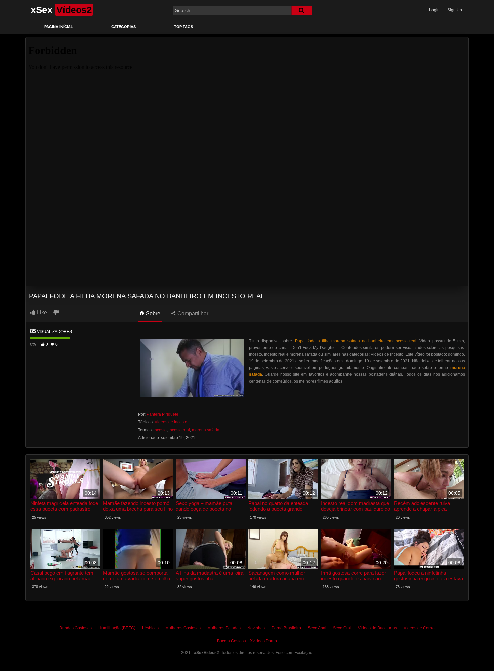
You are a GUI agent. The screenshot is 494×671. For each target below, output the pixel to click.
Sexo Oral (342, 628)
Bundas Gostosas (75, 628)
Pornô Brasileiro (286, 628)
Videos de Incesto (171, 422)
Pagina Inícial (58, 27)
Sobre (152, 313)
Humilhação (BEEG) (116, 628)
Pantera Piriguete (162, 414)
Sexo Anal (317, 628)
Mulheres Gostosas (183, 628)
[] (301, 10)
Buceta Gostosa (231, 641)
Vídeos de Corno (419, 628)
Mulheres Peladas (224, 628)
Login (434, 10)
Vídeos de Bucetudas (377, 628)
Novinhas (256, 628)
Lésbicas (150, 628)
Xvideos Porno (263, 641)
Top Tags (183, 27)
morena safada (205, 430)
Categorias (123, 27)
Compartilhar (192, 313)
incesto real (179, 430)
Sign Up (454, 10)
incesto (160, 430)
